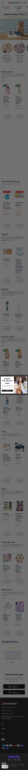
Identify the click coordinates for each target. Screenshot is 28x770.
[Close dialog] (26, 377)
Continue (7, 390)
